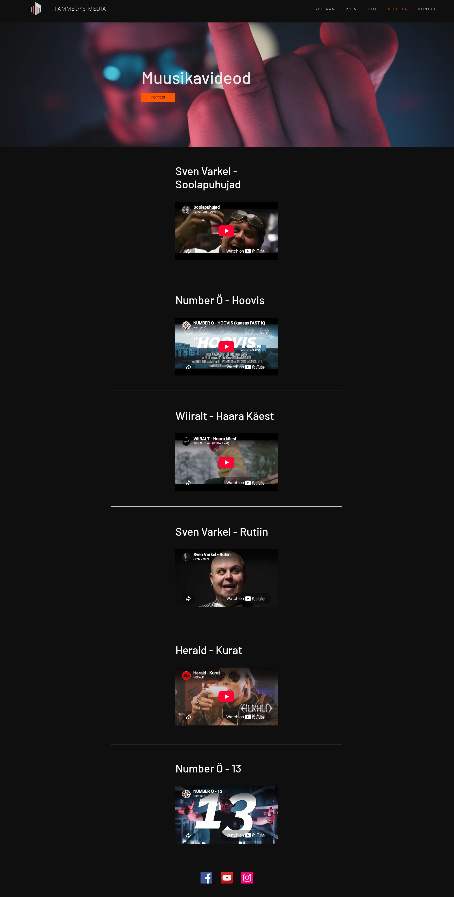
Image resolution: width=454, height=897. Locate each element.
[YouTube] (227, 878)
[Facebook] (206, 878)
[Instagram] (247, 878)
